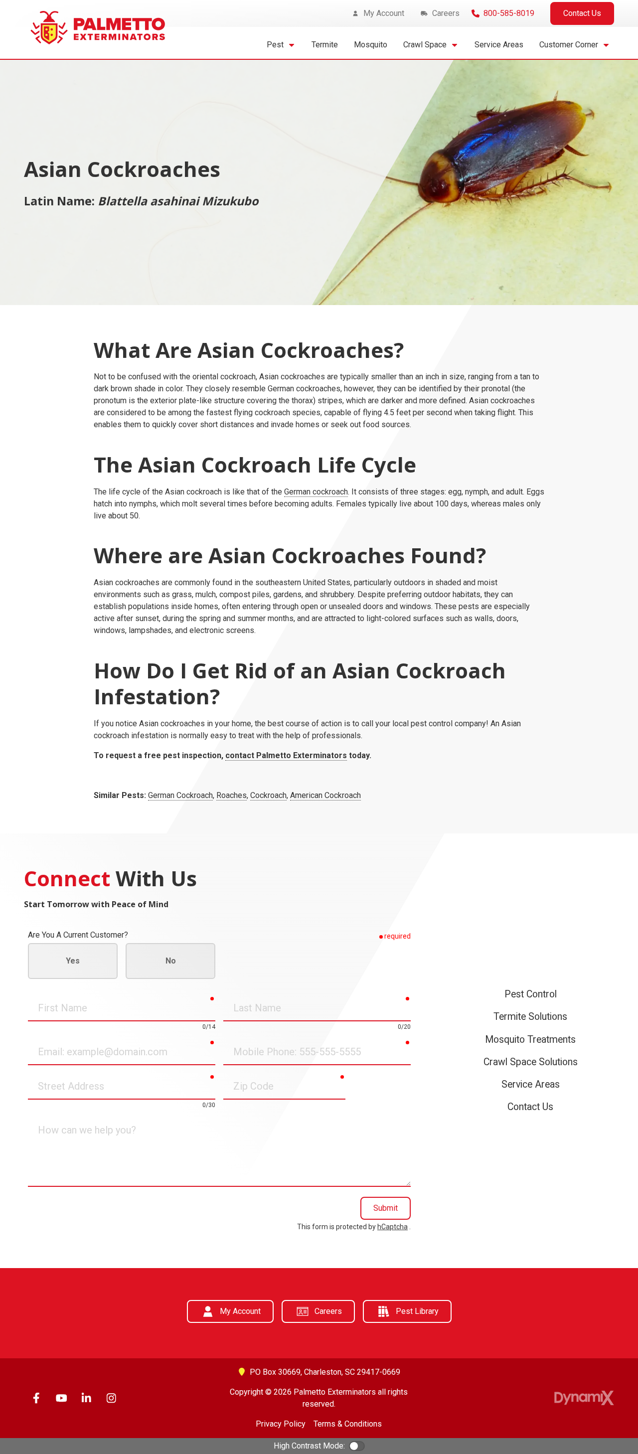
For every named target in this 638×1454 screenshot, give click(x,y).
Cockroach (268, 795)
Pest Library (417, 1311)
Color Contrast (357, 1446)
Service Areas (530, 1084)
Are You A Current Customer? (78, 935)
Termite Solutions (530, 1016)
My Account (240, 1311)
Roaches (231, 795)
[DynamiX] (584, 1398)
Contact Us (582, 13)
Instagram (111, 1398)
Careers (328, 1311)
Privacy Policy (281, 1424)
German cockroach (316, 491)
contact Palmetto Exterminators (286, 755)
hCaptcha (392, 1227)
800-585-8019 (508, 13)
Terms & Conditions (348, 1424)
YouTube (61, 1398)
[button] (281, 45)
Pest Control (530, 994)
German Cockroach (180, 795)
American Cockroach (325, 795)
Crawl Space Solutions (530, 1062)
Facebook (36, 1398)
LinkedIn (86, 1398)
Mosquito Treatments (530, 1039)
